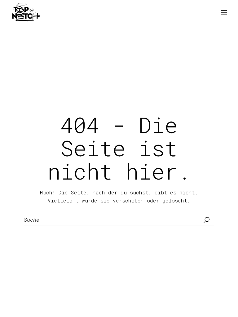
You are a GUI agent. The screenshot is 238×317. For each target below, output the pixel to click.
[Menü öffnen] (224, 12)
